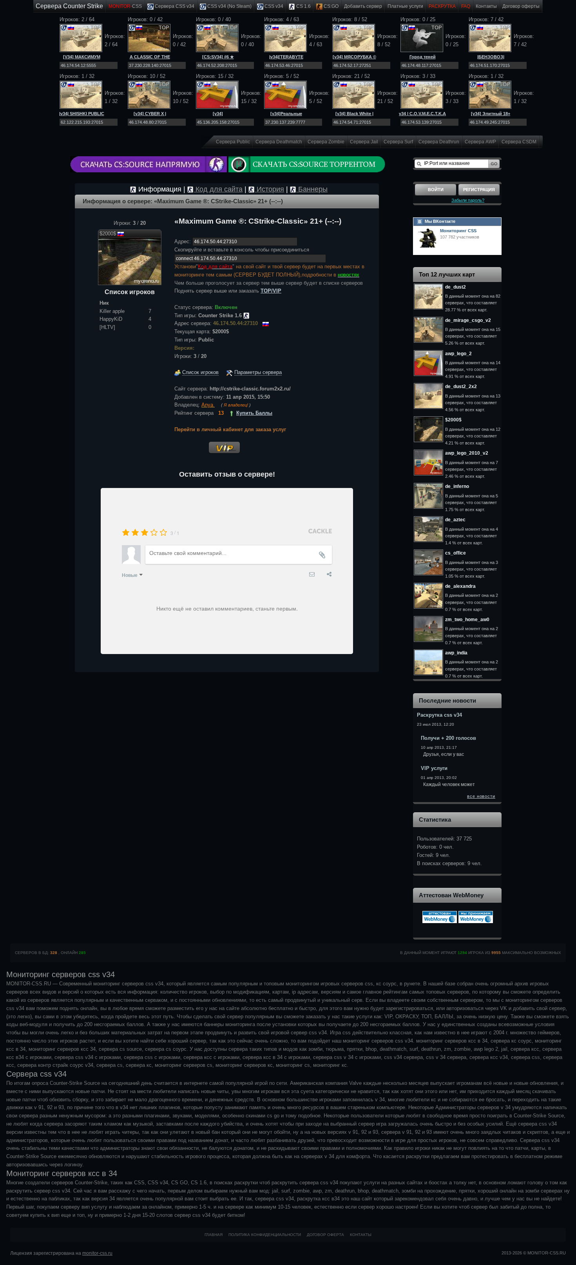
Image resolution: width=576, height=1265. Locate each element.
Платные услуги (405, 6)
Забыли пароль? (467, 200)
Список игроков (200, 372)
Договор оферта (325, 1234)
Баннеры (312, 189)
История (269, 189)
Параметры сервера (258, 372)
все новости (481, 796)
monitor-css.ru (97, 1253)
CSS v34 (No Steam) (229, 6)
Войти (436, 189)
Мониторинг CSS (458, 230)
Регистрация (479, 189)
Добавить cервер (363, 6)
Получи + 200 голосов (448, 738)
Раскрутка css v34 (439, 715)
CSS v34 (273, 6)
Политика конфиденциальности (264, 1234)
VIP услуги (434, 768)
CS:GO (330, 6)
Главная (214, 1234)
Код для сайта (218, 189)
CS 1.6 (303, 6)
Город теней (422, 56)
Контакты (486, 6)
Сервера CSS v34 (174, 6)
